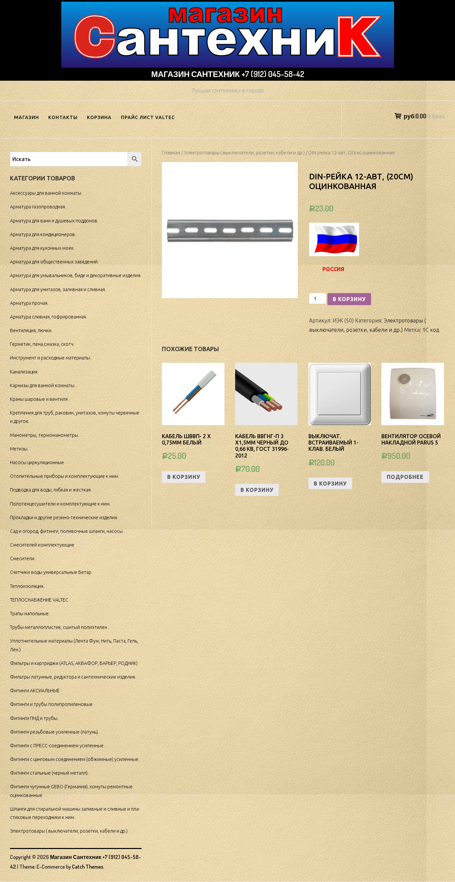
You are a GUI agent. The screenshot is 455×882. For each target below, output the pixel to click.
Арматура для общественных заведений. (54, 261)
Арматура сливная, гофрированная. (48, 316)
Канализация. (24, 371)
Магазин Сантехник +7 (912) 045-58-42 (227, 74)
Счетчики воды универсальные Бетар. (51, 572)
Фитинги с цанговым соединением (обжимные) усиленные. (74, 759)
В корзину (349, 299)
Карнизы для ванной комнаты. (42, 385)
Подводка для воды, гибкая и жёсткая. (51, 490)
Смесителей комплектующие (42, 545)
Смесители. (22, 558)
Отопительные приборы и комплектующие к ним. (64, 476)
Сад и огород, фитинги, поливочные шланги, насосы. (67, 531)
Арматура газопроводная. (38, 206)
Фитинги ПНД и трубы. (34, 718)
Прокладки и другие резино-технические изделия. (64, 517)
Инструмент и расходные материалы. (50, 357)
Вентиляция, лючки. (31, 330)
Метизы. (19, 449)
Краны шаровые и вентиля (39, 399)
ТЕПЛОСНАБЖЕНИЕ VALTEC (39, 600)
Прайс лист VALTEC (148, 117)
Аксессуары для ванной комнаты (45, 193)
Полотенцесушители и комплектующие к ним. (60, 504)
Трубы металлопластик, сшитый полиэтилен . (59, 627)
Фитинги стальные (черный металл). (49, 773)
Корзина (99, 117)
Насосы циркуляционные (37, 462)
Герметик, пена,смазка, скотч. (42, 344)
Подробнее (405, 477)
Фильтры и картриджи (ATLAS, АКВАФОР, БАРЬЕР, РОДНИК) (74, 663)
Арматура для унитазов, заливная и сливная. (58, 289)
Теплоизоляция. (27, 586)
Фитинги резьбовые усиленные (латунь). (54, 732)
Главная (171, 152)
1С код (430, 330)
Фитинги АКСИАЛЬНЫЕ (35, 690)
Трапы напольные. (30, 613)
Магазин (26, 117)
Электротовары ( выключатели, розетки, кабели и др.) (244, 152)
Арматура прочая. (29, 303)
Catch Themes (87, 866)
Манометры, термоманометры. (44, 435)
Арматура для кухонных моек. (42, 248)
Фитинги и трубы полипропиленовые (51, 704)
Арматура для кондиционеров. (43, 234)
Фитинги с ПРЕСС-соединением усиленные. (57, 745)
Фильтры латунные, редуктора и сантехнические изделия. (73, 677)
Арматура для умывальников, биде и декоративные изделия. (75, 275)
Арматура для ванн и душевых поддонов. (54, 220)
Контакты (63, 117)
